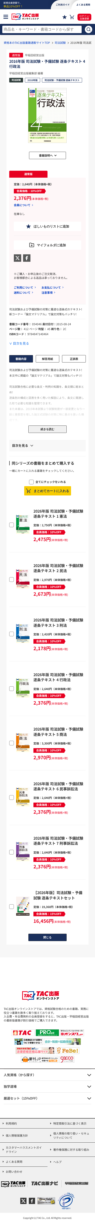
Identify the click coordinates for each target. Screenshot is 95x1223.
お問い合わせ (14, 1171)
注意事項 (47, 292)
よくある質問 (14, 1161)
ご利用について (23, 287)
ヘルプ (57, 1162)
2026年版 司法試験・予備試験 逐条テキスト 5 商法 (58, 731)
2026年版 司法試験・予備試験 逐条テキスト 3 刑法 (58, 622)
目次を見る (21, 343)
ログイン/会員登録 (84, 17)
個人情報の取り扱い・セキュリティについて (71, 1135)
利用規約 (11, 1123)
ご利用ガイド (63, 4)
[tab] (28, 174)
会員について (22, 205)
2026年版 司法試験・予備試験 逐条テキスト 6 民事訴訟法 (58, 786)
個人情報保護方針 (17, 1135)
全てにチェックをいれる (51, 482)
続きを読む (47, 429)
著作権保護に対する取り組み (71, 1149)
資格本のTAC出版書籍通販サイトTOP (27, 42)
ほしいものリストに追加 (51, 226)
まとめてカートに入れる (51, 491)
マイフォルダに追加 (51, 245)
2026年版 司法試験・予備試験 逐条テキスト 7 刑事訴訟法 (58, 840)
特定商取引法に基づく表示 (69, 1123)
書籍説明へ (46, 155)
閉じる (47, 937)
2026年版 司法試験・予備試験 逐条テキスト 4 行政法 (58, 677)
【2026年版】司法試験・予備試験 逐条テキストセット (57, 895)
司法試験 (60, 42)
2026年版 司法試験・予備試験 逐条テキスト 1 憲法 (58, 513)
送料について (22, 292)
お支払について (51, 287)
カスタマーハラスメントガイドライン (24, 1149)
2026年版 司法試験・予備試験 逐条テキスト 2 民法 (58, 568)
